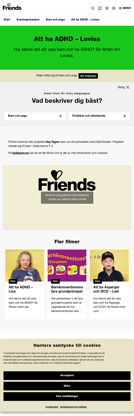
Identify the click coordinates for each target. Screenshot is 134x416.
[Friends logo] (12, 6)
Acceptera (67, 375)
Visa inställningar (67, 396)
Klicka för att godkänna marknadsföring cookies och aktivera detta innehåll (67, 197)
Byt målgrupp (88, 76)
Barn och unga (55, 20)
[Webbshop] (99, 8)
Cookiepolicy (52, 407)
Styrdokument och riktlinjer (73, 407)
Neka (67, 386)
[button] (93, 8)
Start (7, 20)
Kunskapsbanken (28, 20)
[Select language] (113, 8)
